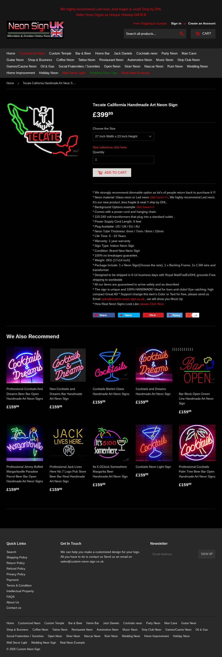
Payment (13, 580)
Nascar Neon (153, 66)
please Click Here (152, 304)
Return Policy (16, 563)
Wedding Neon (197, 66)
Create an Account (201, 23)
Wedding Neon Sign (103, 73)
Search (11, 552)
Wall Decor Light (73, 73)
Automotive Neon (139, 60)
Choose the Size (104, 128)
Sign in (176, 23)
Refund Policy (16, 568)
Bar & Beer (83, 53)
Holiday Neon (48, 73)
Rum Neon (175, 66)
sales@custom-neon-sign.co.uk (123, 299)
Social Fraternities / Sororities (79, 66)
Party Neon (170, 53)
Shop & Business (40, 60)
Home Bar (102, 53)
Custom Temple (60, 53)
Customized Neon (32, 53)
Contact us (14, 607)
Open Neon (112, 66)
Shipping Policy (17, 557)
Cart (206, 33)
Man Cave (189, 53)
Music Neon (164, 60)
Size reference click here (110, 147)
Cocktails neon (146, 53)
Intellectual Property (20, 591)
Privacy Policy (16, 574)
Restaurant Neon (111, 60)
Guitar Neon (15, 60)
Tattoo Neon (86, 60)
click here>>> (159, 197)
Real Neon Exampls (135, 73)
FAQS (11, 596)
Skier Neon (132, 66)
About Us (13, 602)
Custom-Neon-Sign (28, 649)
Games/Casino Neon (21, 66)
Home (11, 53)
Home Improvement (21, 73)
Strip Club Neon (188, 60)
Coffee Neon (65, 60)
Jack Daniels (123, 53)
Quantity (98, 152)
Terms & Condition (19, 585)
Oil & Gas (47, 66)
